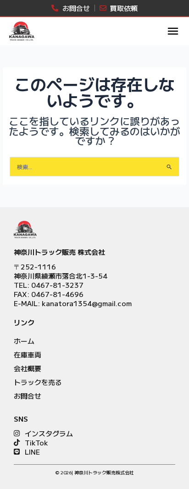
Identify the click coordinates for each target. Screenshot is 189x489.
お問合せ (27, 396)
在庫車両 (27, 354)
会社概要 (27, 368)
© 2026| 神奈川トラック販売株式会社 (94, 472)
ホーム (24, 341)
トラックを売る (38, 382)
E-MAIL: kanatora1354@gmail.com (73, 303)
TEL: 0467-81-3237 (48, 285)
